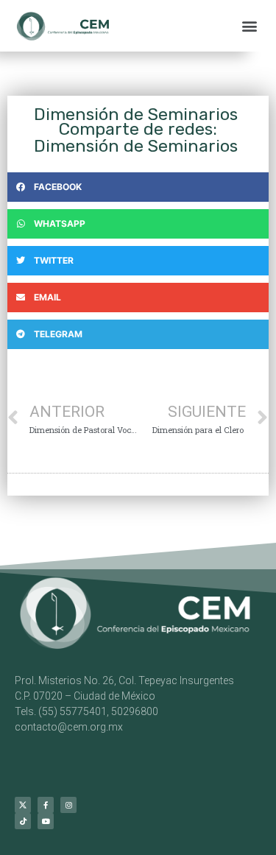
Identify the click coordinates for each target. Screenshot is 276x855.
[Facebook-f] (46, 805)
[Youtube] (46, 821)
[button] (249, 26)
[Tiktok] (23, 821)
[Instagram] (68, 805)
